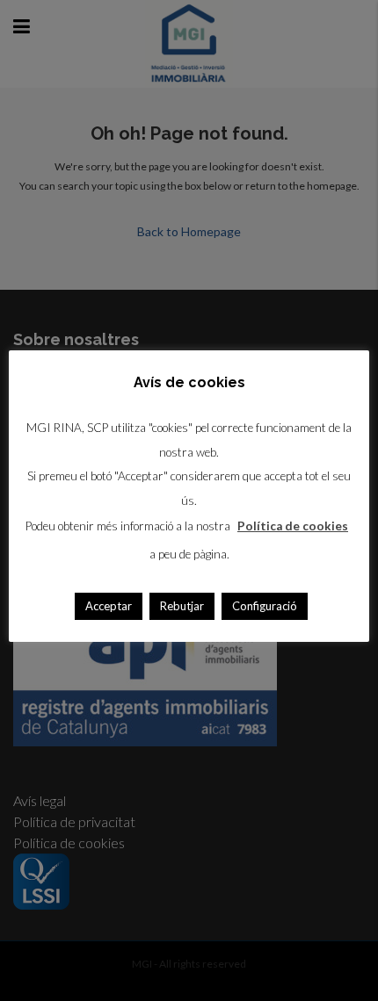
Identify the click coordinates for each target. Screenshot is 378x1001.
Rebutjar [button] (182, 606)
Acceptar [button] (108, 606)
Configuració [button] (264, 606)
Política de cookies (292, 526)
